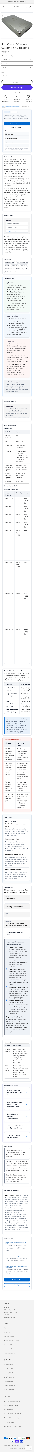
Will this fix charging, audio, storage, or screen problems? (14, 1104)
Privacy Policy (8, 1344)
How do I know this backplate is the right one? (14, 1093)
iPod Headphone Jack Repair (12, 1418)
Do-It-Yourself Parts (9, 1369)
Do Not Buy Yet (24, 265)
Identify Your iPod (9, 1377)
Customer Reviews (9, 1336)
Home (3, 106)
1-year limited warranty (13, 231)
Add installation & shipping (8, 56)
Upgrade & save (5, 64)
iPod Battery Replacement (11, 1405)
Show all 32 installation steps (15, 934)
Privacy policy (13, 1448)
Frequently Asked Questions (12, 1340)
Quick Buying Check (9, 262)
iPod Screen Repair (9, 1422)
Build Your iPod (8, 1364)
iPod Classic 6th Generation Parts (13, 106)
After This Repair (19, 268)
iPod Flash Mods (8, 1409)
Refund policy (22, 1448)
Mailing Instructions (9, 1385)
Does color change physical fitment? (13, 1136)
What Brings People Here (22, 262)
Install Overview (8, 268)
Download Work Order (10, 1373)
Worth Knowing (8, 271)
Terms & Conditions (9, 1349)
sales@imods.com (9, 1317)
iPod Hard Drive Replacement (12, 1413)
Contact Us (7, 1332)
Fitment (7, 265)
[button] (4, 7)
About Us (6, 1328)
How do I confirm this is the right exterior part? (15, 1127)
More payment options (17, 92)
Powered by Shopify (15, 1445)
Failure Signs (14, 265)
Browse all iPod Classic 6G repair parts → (17, 1279)
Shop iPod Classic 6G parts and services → (17, 123)
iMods (9, 1445)
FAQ (27, 268)
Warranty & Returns (9, 1353)
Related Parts (18, 271)
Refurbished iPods (9, 1389)
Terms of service (26, 1445)
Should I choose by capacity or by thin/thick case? (13, 1116)
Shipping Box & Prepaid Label (12, 1426)
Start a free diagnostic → (17, 127)
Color (2, 72)
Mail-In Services (8, 1381)
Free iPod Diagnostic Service (12, 1401)
